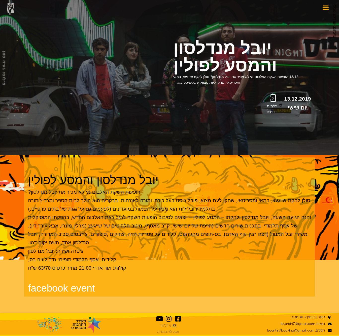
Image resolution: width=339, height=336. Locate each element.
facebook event (61, 288)
